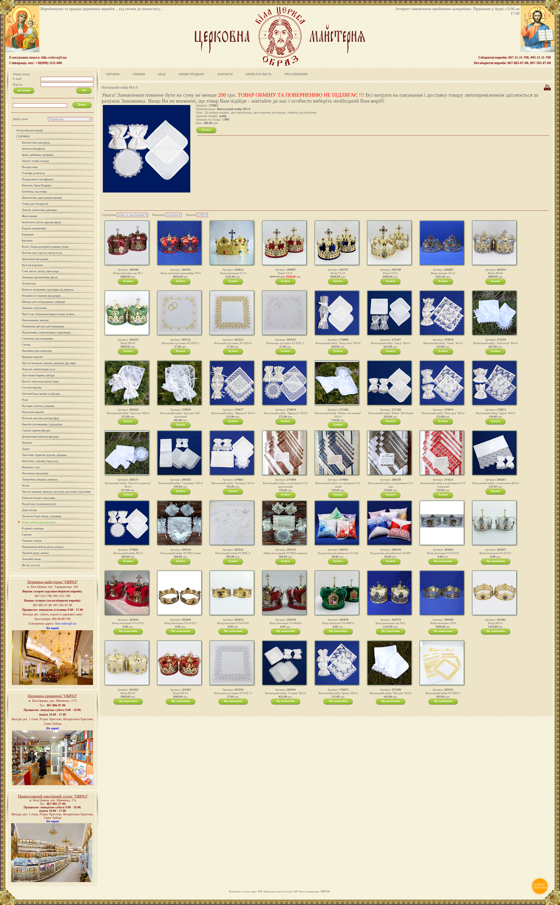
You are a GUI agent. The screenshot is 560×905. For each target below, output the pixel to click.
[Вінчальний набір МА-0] (547, 90)
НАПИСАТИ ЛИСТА (258, 74)
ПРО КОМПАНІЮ (296, 74)
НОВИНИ (139, 74)
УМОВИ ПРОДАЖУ (191, 74)
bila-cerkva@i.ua (65, 623)
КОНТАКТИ (225, 74)
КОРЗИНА (113, 74)
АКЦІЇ (162, 74)
